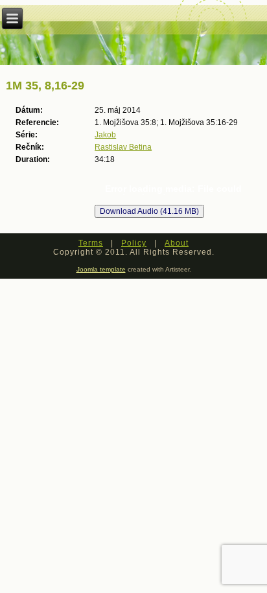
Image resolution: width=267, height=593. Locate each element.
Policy (133, 243)
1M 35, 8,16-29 (45, 85)
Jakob (105, 134)
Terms (90, 243)
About (177, 243)
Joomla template (101, 269)
